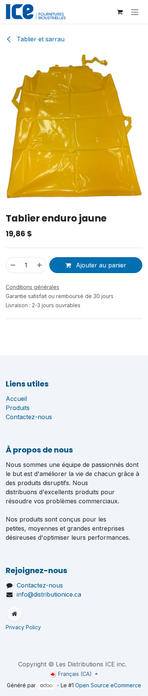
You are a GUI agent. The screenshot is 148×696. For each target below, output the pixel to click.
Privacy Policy (24, 627)
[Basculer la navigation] (134, 12)
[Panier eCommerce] (119, 11)
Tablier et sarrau (40, 39)
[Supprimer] (12, 265)
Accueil (16, 398)
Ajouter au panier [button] (100, 265)
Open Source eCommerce (108, 685)
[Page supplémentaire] (14, 613)
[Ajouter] (39, 265)
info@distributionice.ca (49, 594)
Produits (18, 408)
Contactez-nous (29, 417)
